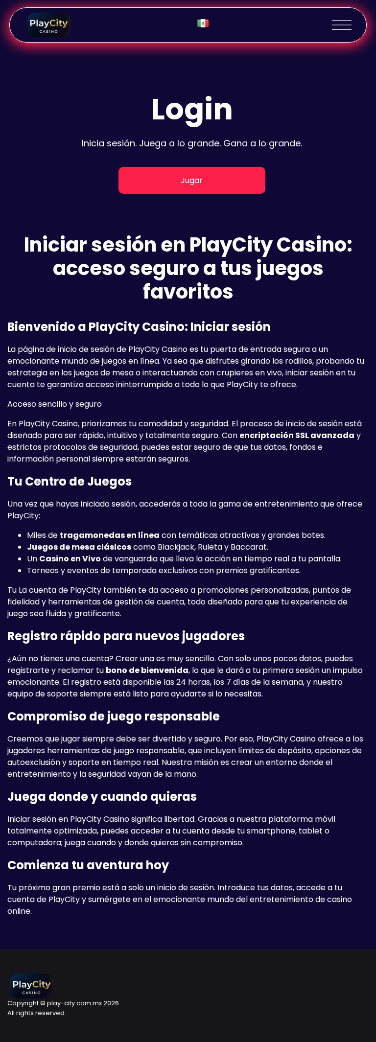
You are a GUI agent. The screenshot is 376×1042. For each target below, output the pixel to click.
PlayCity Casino (158, 349)
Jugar (192, 180)
